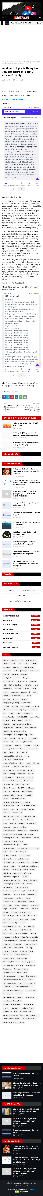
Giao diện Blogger (22, 710)
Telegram (19, 629)
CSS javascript (27, 713)
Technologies (20, 777)
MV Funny (14, 912)
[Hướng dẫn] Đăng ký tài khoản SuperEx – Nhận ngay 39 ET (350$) (25, 434)
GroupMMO (8, 80)
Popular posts (8, 933)
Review (5, 742)
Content (15, 820)
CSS (4, 685)
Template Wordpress (18, 799)
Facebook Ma (7, 887)
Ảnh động (24, 699)
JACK (10, 905)
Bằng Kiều (27, 873)
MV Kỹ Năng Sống (25, 912)
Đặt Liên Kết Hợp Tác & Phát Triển (21, 601)
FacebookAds (34, 717)
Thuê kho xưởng (8, 958)
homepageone (8, 994)
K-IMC (17, 905)
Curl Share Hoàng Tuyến (11, 877)
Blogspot (14, 660)
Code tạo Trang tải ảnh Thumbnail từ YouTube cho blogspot (26, 543)
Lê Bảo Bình (13, 909)
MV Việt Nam (29, 834)
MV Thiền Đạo (32, 916)
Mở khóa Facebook (9, 926)
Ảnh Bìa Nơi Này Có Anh (11, 1019)
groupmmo (7, 671)
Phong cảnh (14, 930)
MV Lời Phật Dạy (8, 916)
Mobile (5, 799)
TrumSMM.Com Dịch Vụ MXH (31, 590)
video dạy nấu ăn (9, 749)
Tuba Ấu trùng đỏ (24, 855)
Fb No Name (32, 891)
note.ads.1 (6, 813)
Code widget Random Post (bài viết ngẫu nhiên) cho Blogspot (26, 552)
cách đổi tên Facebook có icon (13, 990)
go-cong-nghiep (31, 990)
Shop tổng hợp (8, 777)
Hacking (31, 902)
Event (5, 823)
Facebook (6, 667)
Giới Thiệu (17, 1183)
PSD (4, 713)
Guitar (28, 898)
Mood (33, 919)
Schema (36, 838)
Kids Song (25, 905)
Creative (33, 728)
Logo (5, 909)
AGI (4, 752)
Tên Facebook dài (9, 976)
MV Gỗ (5, 834)
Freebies (6, 720)
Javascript (23, 671)
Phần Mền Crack (26, 930)
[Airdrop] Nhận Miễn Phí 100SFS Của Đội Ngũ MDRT (26, 523)
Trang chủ (5, 62)
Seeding (12, 774)
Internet (5, 795)
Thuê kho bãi (7, 955)
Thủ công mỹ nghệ (27, 962)
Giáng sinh (13, 823)
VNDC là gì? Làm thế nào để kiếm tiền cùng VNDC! (25, 533)
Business (6, 870)
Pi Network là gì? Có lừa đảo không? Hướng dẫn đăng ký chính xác (26, 444)
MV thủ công (7, 919)
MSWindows (34, 831)
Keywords (6, 827)
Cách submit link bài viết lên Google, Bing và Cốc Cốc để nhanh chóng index (25, 563)
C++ (18, 713)
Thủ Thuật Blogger (28, 667)
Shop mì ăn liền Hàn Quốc (11, 845)
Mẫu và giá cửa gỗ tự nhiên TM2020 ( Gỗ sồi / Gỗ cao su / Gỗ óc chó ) (26, 1110)
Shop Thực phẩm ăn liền (24, 742)
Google (5, 692)
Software (6, 706)
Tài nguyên (27, 745)
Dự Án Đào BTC (22, 717)
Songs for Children (31, 944)
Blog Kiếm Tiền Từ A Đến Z (12, 816)
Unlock (30, 980)
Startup (25, 845)
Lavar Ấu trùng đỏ (9, 831)
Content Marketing (27, 820)
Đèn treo (15, 1008)
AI (4, 710)
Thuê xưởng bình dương (11, 962)
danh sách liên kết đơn (21, 859)
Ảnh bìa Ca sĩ (17, 813)
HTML (15, 671)
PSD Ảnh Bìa (32, 738)
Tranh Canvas (30, 965)
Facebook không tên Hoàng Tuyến (14, 891)
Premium (30, 770)
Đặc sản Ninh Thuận (27, 1008)
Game (5, 738)
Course (24, 752)
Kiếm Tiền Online (15, 62)
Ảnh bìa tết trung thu (28, 1019)
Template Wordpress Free (12, 802)
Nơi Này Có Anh (29, 926)
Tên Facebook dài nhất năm (27, 976)
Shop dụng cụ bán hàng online (13, 841)
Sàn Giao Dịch (19, 625)
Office (5, 930)
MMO (19, 664)
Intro (5, 905)
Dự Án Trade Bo (19, 647)
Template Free (8, 728)
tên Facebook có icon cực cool (13, 997)
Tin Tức (19, 643)
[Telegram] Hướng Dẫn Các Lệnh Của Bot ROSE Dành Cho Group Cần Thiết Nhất (26, 471)
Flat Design (30, 788)
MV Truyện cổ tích (16, 834)
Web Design (28, 781)
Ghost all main (18, 760)
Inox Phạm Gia (31, 823)
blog (12, 809)
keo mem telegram (23, 862)
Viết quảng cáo (16, 781)
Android (11, 752)
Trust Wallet (7, 969)
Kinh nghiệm (35, 905)
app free (33, 681)
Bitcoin (34, 689)
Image (28, 763)
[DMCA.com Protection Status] (21, 1193)
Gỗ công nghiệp (20, 902)
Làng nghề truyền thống (11, 703)
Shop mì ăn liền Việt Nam (26, 774)
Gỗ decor (16, 791)
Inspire (20, 720)
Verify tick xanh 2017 (10, 983)
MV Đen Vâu (26, 767)
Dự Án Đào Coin (19, 634)
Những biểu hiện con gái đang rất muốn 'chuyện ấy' (26, 504)
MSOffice (35, 909)
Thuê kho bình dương (21, 955)
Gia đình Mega (8, 898)
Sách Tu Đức (7, 948)
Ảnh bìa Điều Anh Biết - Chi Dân (13, 1022)
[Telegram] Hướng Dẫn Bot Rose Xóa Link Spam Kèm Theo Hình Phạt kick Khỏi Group (26, 482)
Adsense (18, 689)
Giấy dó (12, 738)
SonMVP (11, 590)
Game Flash (7, 760)
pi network (35, 862)
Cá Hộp (24, 877)
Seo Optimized (8, 678)
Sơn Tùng (29, 948)
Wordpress (20, 784)
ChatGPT (21, 788)
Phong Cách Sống (9, 770)
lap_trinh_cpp (21, 809)
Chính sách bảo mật (21, 1186)
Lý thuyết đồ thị (22, 831)
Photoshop (21, 770)
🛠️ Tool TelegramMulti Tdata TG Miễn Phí (25, 1074)
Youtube (11, 713)
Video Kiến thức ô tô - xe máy (26, 806)
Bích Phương (7, 873)
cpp (28, 784)
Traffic (35, 692)
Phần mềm (6, 724)
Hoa (13, 720)
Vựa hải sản (16, 696)
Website (24, 674)
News (36, 685)
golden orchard (8, 862)
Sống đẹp (14, 951)
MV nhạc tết (15, 767)
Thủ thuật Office (8, 806)
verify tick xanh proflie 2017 (12, 1004)
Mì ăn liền (34, 710)
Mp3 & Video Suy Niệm (10, 923)
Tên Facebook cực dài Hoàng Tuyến (15, 973)
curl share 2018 (8, 987)
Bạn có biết (14, 692)
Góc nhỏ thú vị (8, 902)
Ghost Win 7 (32, 894)
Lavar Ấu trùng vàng (19, 827)
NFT (20, 926)
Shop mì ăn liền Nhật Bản (30, 937)
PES (18, 838)
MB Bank (6, 767)
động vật (36, 706)
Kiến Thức (36, 763)
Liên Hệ (9, 1183)
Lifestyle (19, 795)
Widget (36, 745)
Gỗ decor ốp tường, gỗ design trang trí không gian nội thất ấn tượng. (27, 1084)
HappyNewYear (27, 791)
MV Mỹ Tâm (28, 795)
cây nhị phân (7, 859)
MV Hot (29, 696)
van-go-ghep (30, 997)
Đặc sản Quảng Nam (10, 1012)
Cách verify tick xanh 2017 (11, 880)
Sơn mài (5, 951)
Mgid (15, 919)
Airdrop (19, 620)
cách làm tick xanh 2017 (24, 987)
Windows (19, 728)
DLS (23, 884)
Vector (18, 678)
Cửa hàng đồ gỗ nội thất (11, 884)
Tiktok (5, 852)
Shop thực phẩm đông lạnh (28, 941)
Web (20, 983)
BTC (18, 752)
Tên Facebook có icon (21, 969)
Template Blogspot (24, 848)
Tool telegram (8, 965)
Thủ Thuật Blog (25, 706)
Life (12, 795)
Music (23, 923)
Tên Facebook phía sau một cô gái (14, 980)
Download (16, 667)
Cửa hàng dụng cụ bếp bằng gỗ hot (14, 731)
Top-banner (19, 965)
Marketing (15, 674)
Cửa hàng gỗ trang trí (30, 880)
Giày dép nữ (19, 898)
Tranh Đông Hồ (21, 852)
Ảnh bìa (19, 749)
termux (5, 866)
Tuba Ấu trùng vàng (9, 855)
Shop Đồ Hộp (7, 745)
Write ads (28, 983)
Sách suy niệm (18, 948)
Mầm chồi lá (22, 738)
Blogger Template (9, 788)
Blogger (6, 660)
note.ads (31, 809)
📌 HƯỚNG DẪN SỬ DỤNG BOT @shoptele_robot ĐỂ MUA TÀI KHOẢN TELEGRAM (24, 493)
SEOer (26, 664)
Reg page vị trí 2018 (21, 933)
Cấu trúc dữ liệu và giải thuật (12, 756)
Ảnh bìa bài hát (23, 866)
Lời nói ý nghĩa (24, 909)
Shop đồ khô (18, 944)
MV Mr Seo (6, 699)
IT (23, 696)
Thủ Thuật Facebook (15, 685)
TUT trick (15, 706)
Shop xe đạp (7, 944)
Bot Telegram (7, 689)
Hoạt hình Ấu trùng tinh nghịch (13, 763)
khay (26, 728)
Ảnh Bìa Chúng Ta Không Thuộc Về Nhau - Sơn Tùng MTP (19, 1015)
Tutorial (5, 781)
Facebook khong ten (21, 887)
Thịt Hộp (30, 777)
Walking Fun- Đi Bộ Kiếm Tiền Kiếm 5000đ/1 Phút (26, 424)
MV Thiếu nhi (21, 916)
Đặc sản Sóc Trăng (26, 1012)
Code (13, 664)
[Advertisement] (21, 45)
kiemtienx (19, 994)
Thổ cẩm (36, 848)
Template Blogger (9, 848)
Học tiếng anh (25, 692)
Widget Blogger (8, 784)
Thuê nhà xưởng (22, 958)
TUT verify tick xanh (26, 951)
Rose (5, 774)
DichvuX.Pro (21, 596)
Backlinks (11, 710)
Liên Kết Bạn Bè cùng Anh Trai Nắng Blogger (26, 513)
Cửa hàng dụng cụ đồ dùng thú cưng (15, 735)
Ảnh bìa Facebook (31, 749)
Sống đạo (6, 696)
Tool (11, 852)
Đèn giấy (6, 1008)
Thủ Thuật (26, 802)
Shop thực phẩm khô (10, 941)
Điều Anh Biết (28, 1004)
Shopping (18, 745)
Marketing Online (8, 838)
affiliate (5, 809)
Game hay (6, 791)
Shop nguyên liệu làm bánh (22, 724)
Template (34, 664)
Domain (29, 884)
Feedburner (7, 894)
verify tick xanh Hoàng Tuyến (12, 1001)
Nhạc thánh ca (26, 703)
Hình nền (6, 674)
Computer (6, 820)
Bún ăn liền (17, 873)
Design (27, 756)
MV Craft (27, 720)
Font (31, 735)
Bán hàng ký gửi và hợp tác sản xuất (23, 870)
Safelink (33, 933)
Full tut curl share (19, 894)
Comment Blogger (29, 816)
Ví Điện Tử (19, 638)
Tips (21, 660)
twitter (13, 866)
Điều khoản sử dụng (29, 1183)
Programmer (26, 838)
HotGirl (21, 823)
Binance (26, 689)
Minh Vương (24, 919)
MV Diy (5, 912)
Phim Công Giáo (22, 681)
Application (34, 866)
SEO (12, 742)
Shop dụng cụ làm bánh (11, 937)
